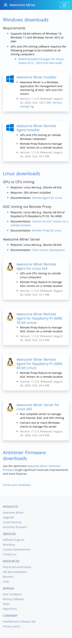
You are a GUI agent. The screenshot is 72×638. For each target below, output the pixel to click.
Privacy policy (11, 626)
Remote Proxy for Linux (46, 230)
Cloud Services (12, 522)
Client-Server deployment (48, 250)
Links (6, 581)
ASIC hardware (12, 594)
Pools (6, 604)
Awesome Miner (22, 5)
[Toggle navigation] (64, 5)
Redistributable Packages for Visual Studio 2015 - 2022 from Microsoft (41, 61)
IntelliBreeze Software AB (19, 621)
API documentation (15, 572)
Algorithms (10, 609)
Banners (8, 576)
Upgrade (8, 517)
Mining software (13, 599)
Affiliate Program (13, 540)
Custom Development (17, 549)
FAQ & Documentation (17, 567)
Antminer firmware (15, 527)
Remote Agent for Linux (47, 198)
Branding (9, 544)
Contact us (10, 554)
